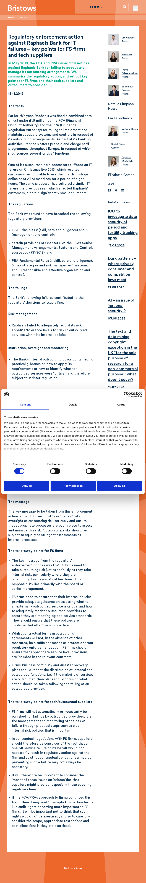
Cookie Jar (23, 18)
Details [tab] (73, 404)
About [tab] (121, 404)
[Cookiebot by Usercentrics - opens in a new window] (126, 394)
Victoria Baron (130, 129)
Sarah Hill (127, 54)
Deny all (27, 485)
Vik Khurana (128, 38)
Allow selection (73, 485)
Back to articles (73, 868)
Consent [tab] (25, 404)
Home (11, 18)
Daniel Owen (118, 144)
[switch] (55, 471)
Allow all (119, 485)
